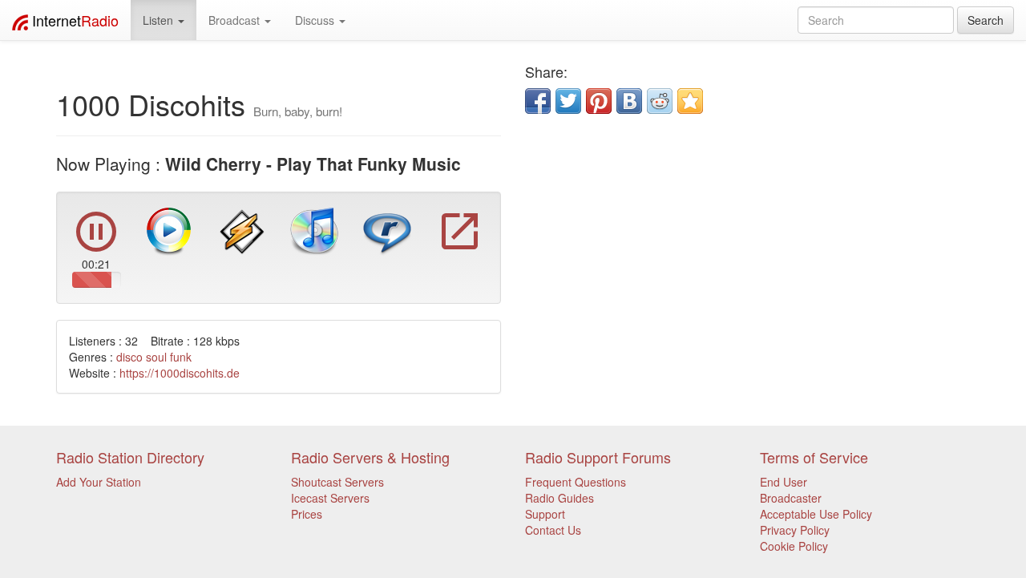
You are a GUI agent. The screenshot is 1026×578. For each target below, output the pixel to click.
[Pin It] (599, 101)
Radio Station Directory (130, 457)
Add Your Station (98, 482)
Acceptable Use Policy (816, 514)
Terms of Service (814, 457)
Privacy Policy (795, 530)
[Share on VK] (629, 101)
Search (985, 20)
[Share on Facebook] (538, 101)
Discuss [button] (316, 20)
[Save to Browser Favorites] (690, 101)
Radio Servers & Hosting (370, 457)
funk (181, 357)
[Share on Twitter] (568, 101)
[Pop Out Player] (460, 248)
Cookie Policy (794, 546)
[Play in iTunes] (314, 230)
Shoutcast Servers (337, 482)
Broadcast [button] (235, 20)
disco (129, 357)
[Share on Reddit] (660, 101)
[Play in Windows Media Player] (169, 230)
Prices (306, 514)
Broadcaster (791, 498)
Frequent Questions (575, 482)
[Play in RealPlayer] (387, 230)
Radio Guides (559, 498)
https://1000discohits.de (179, 373)
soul (156, 357)
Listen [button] (159, 20)
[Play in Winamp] (242, 230)
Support (545, 514)
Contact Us (553, 530)
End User (783, 482)
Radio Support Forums (598, 457)
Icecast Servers (330, 498)
